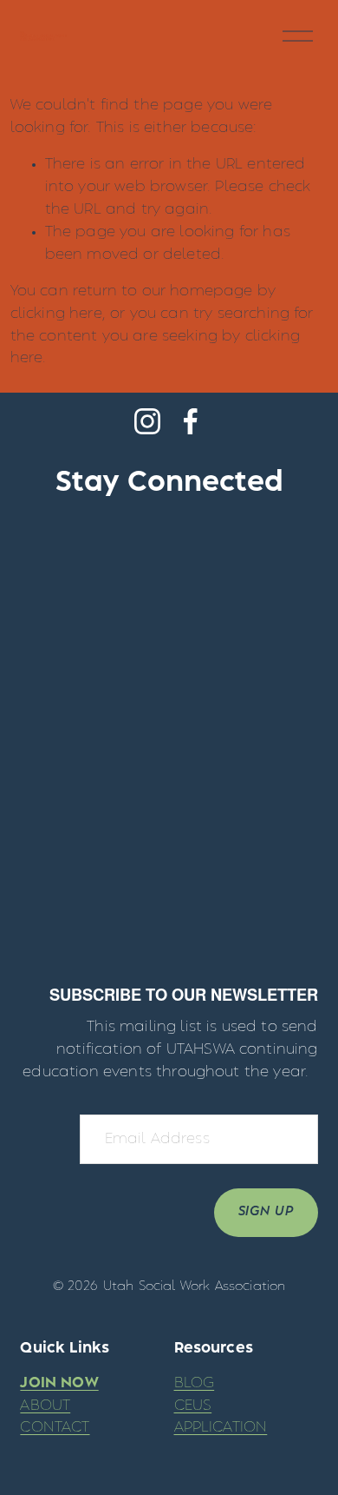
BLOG (194, 1383)
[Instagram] (147, 421)
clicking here (56, 314)
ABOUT (45, 1405)
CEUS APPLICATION (221, 1417)
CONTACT (54, 1427)
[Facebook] (191, 421)
